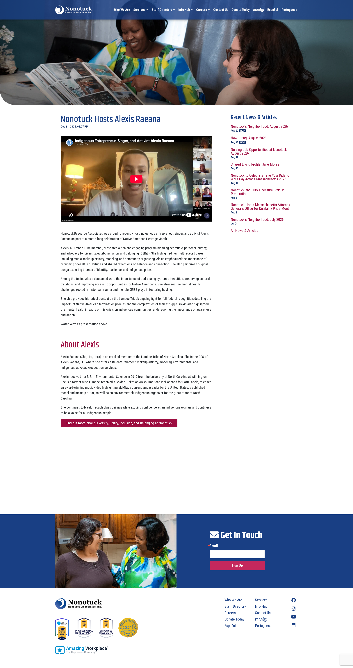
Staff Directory (162, 10)
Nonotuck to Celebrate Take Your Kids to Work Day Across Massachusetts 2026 (260, 179)
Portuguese (289, 10)
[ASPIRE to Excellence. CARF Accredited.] (128, 629)
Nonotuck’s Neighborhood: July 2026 (257, 221)
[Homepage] (113, 603)
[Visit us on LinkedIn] (293, 625)
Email (214, 546)
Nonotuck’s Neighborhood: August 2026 (259, 128)
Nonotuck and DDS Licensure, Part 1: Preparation (257, 193)
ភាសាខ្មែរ (258, 10)
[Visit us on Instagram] (293, 609)
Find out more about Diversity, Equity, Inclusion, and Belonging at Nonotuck (119, 423)
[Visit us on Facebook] (293, 600)
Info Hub (184, 10)
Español (272, 10)
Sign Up (237, 565)
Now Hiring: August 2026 (249, 140)
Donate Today (241, 10)
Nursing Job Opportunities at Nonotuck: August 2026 (259, 153)
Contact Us (220, 10)
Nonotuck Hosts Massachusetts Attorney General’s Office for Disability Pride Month (260, 208)
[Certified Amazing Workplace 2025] (113, 650)
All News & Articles (244, 230)
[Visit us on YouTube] (293, 617)
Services (139, 10)
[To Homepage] (73, 10)
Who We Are (122, 10)
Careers (201, 10)
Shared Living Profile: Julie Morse (255, 166)
